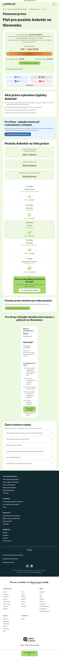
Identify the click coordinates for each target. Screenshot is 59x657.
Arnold (22, 592)
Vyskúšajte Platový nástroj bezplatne (18, 134)
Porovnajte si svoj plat (29, 653)
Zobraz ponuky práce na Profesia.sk (17, 308)
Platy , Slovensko (18, 9)
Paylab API (6, 524)
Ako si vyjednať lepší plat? (13, 457)
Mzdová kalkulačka (8, 490)
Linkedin (5, 538)
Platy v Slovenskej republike (11, 479)
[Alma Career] (29, 639)
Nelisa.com (5, 608)
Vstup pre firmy (7, 521)
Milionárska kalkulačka (9, 487)
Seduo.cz (23, 596)
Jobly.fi (23, 619)
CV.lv (41, 594)
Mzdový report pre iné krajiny (11, 518)
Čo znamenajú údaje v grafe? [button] (14, 69)
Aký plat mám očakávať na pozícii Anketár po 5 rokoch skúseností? (24, 451)
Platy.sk (23, 604)
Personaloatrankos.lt (44, 606)
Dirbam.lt (42, 599)
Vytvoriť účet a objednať (30, 409)
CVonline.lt (42, 592)
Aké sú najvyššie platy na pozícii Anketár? (17, 439)
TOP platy (5, 493)
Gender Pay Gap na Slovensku (11, 515)
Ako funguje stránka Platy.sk (11, 504)
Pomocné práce (34, 9)
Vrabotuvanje (6, 623)
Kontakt (5, 532)
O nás (4, 507)
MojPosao (5, 619)
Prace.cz (5, 599)
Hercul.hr (5, 626)
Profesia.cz (6, 596)
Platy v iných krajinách (9, 485)
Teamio (23, 594)
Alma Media (35, 572)
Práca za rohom (6, 601)
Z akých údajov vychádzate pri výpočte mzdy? (19, 463)
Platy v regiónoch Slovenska (11, 482)
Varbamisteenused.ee (45, 611)
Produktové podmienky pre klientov (13, 501)
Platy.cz (23, 601)
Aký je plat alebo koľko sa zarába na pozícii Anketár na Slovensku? (24, 433)
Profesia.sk (6, 594)
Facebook (6, 535)
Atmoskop (5, 606)
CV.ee (41, 596)
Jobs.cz (5, 592)
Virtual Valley (6, 628)
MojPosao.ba (6, 621)
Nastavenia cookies (8, 562)
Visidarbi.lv (42, 601)
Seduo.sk (23, 599)
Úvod (4, 9)
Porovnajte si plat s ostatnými (29, 63)
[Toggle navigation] (54, 4)
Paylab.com (24, 606)
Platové (7, 541)
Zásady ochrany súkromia (10, 559)
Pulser (4, 631)
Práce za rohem (6, 604)
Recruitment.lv (43, 608)
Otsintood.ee (43, 604)
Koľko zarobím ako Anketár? (14, 445)
